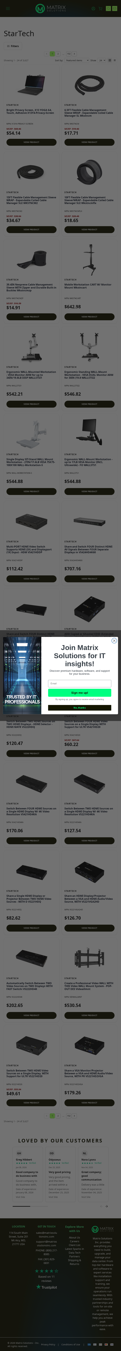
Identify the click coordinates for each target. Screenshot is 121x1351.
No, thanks (80, 707)
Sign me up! (79, 692)
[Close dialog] (114, 640)
